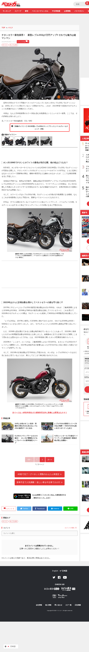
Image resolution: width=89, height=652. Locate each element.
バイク (10, 27)
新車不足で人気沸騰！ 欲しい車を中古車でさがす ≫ (40, 482)
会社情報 (39, 605)
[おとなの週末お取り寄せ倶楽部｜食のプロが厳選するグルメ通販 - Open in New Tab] (51, 589)
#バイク (5, 45)
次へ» (50, 459)
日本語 (64, 571)
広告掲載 (78, 605)
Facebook (59, 577)
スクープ (18, 11)
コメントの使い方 (71, 528)
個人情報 (48, 605)
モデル (86, 377)
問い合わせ (58, 605)
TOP (3, 27)
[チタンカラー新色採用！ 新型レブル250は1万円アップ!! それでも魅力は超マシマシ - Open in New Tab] (39, 73)
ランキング (7, 11)
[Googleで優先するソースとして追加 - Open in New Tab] (22, 496)
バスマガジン (79, 11)
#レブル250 (13, 45)
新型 (26, 11)
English (55, 571)
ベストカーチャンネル (40, 11)
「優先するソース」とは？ (41, 498)
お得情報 (67, 11)
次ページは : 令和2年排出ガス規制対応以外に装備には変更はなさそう (39, 412)
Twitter (54, 577)
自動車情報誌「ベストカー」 (10, 4)
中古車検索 (56, 11)
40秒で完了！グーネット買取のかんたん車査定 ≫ (40, 474)
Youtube (65, 577)
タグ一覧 (68, 605)
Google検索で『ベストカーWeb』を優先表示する (49, 495)
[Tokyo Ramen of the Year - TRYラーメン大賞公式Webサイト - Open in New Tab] (59, 596)
